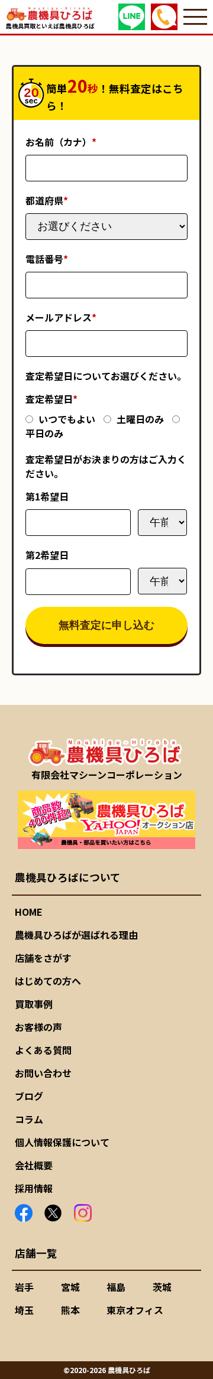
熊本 (70, 1310)
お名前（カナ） (60, 142)
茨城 (162, 1287)
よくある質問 (43, 1050)
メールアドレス (60, 317)
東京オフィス (134, 1310)
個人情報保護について (62, 1142)
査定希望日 (51, 399)
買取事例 (34, 1004)
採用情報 (34, 1188)
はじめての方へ (48, 981)
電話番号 (46, 259)
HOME (29, 912)
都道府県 (46, 200)
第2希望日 (47, 555)
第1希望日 (47, 496)
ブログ (29, 1096)
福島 (115, 1287)
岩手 (24, 1287)
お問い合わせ (43, 1073)
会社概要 (34, 1165)
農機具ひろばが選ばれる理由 (76, 935)
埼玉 (24, 1310)
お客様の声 (38, 1027)
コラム (29, 1119)
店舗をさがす (43, 958)
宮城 (70, 1287)
